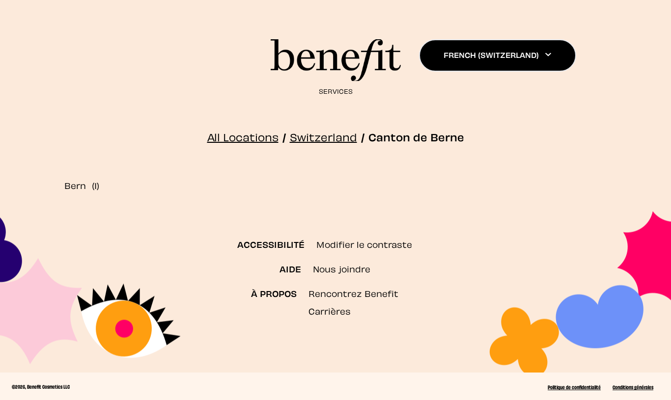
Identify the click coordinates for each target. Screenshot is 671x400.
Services (336, 90)
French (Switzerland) (491, 54)
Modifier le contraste (364, 244)
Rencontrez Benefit (353, 293)
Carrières (329, 310)
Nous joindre (341, 268)
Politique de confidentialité (574, 387)
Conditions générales (633, 387)
